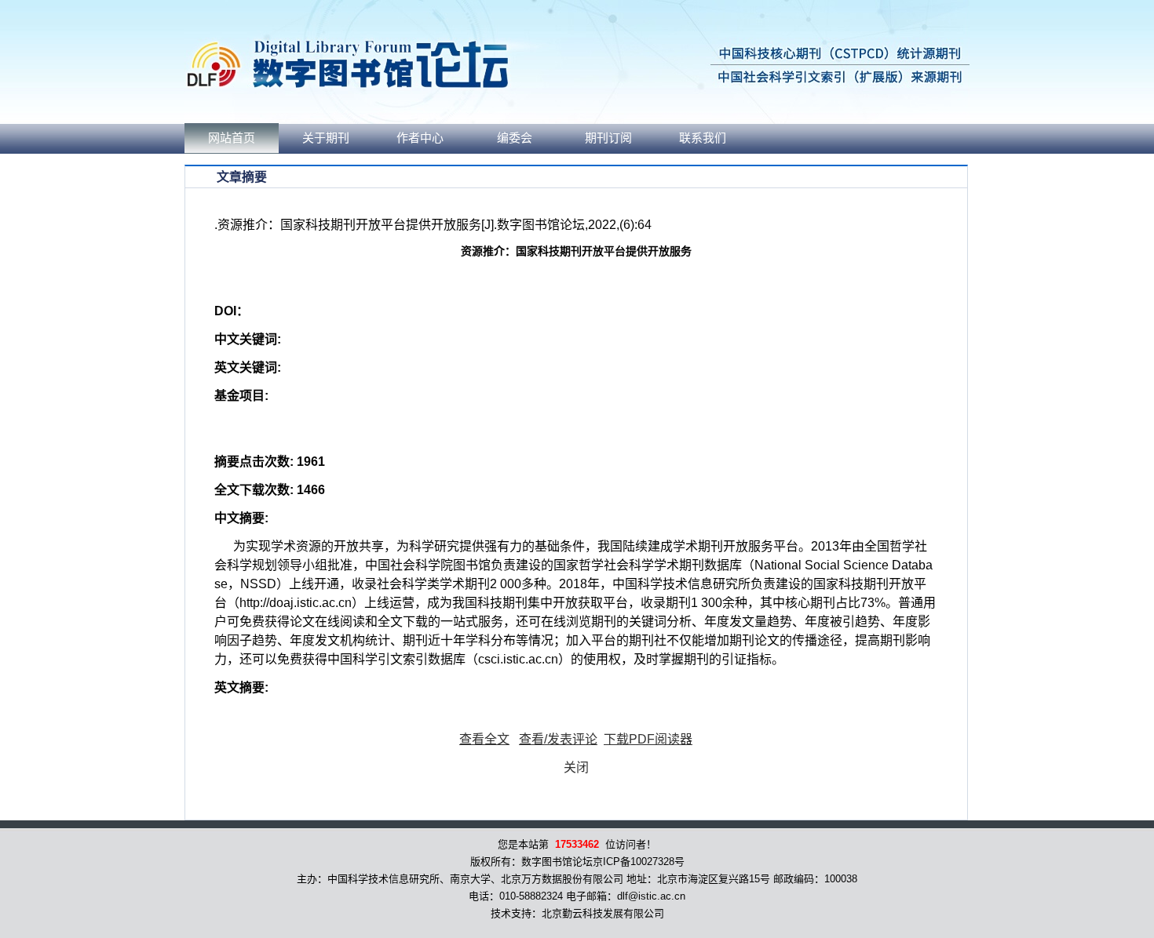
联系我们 (702, 138)
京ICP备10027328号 (639, 861)
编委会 (514, 138)
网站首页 (231, 138)
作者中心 (420, 138)
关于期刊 (325, 138)
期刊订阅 (608, 138)
